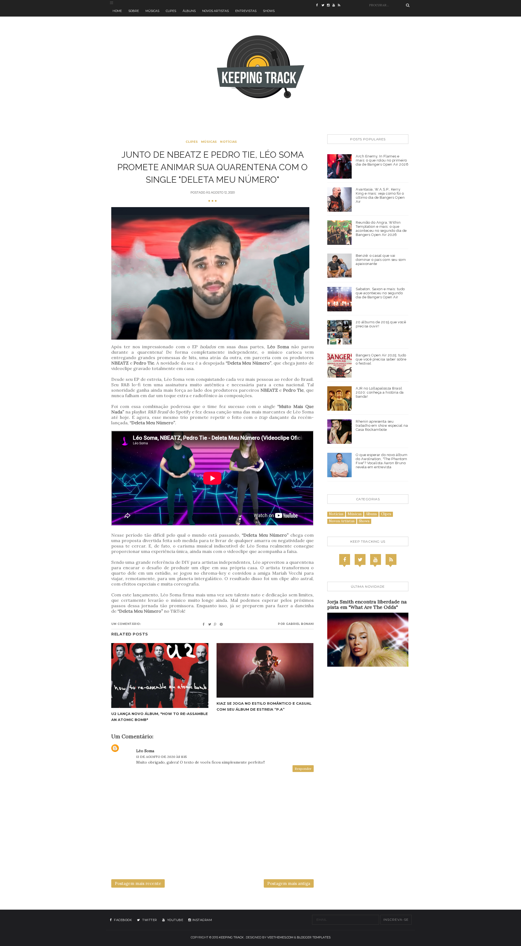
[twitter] (324, 5)
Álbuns (189, 11)
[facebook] (319, 5)
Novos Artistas (215, 11)
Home (117, 11)
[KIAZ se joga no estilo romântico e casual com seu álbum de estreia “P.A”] (265, 670)
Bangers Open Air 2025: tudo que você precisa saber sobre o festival (381, 359)
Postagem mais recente (138, 883)
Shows (269, 11)
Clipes (171, 11)
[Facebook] (344, 559)
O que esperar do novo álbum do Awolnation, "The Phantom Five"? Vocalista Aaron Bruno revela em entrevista (382, 461)
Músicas (152, 11)
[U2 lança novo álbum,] (159, 675)
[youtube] (335, 5)
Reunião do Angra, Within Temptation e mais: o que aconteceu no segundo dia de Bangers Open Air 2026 (381, 228)
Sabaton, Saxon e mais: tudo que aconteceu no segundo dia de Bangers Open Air (380, 293)
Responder (303, 769)
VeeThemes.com (280, 937)
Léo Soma (145, 750)
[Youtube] (375, 559)
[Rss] (391, 559)
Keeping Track (231, 937)
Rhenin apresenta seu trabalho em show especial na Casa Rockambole (382, 425)
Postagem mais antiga (288, 883)
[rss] (340, 5)
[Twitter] (360, 559)
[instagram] (329, 5)
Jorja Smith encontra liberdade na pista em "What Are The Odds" (367, 604)
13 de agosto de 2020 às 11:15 (161, 757)
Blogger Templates (314, 937)
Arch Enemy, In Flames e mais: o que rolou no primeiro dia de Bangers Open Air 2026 (382, 160)
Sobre (133, 11)
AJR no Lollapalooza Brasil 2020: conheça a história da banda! (380, 392)
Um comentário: (126, 624)
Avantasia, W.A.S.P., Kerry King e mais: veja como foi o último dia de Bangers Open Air (380, 195)
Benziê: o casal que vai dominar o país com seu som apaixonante (381, 260)
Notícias (228, 142)
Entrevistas (245, 11)
